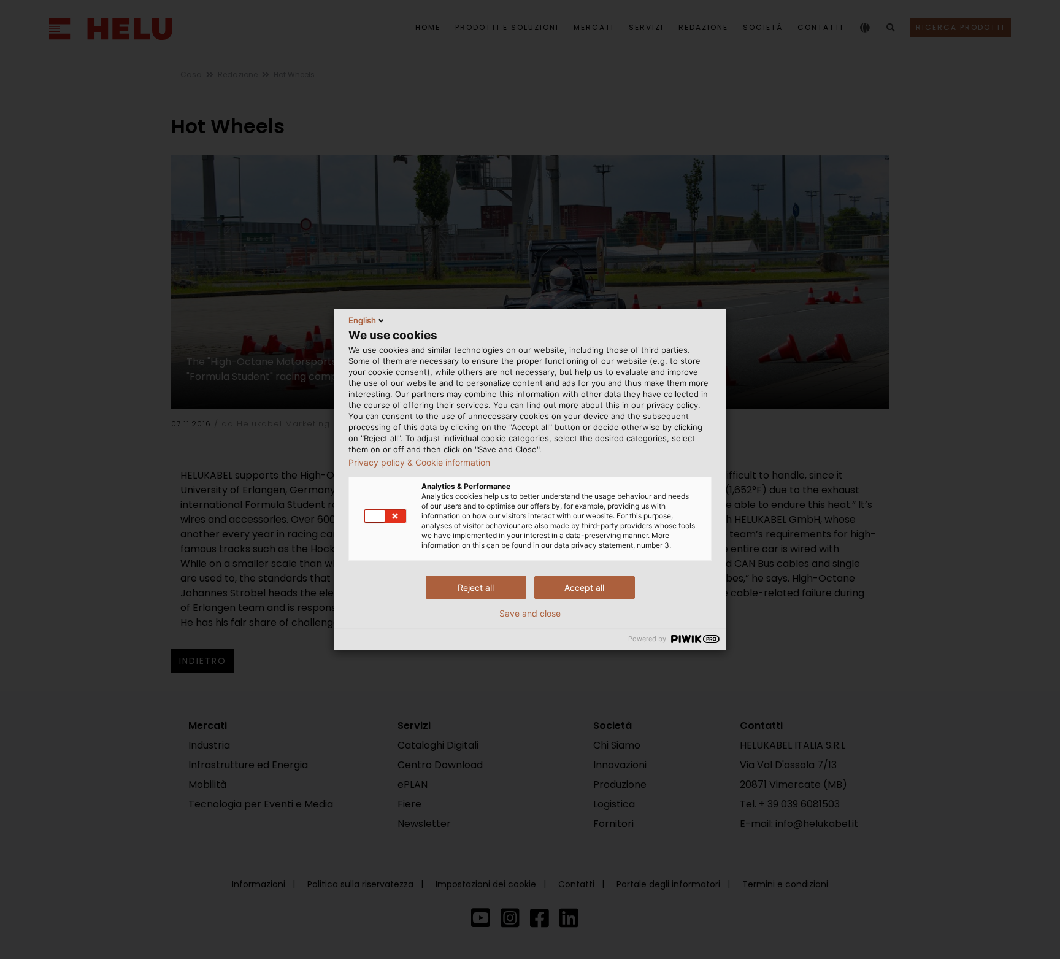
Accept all (584, 587)
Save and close (530, 613)
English (362, 320)
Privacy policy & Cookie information (419, 463)
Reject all (476, 587)
